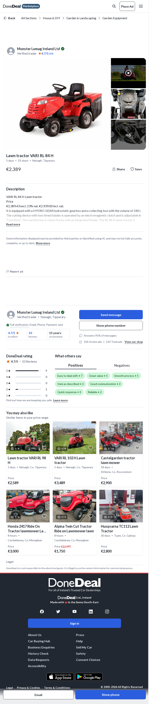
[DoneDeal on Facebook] (42, 611)
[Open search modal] (114, 6)
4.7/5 (11, 333)
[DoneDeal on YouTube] (74, 611)
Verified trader (27, 53)
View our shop (134, 341)
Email (38, 695)
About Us (35, 635)
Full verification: (19, 324)
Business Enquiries (41, 647)
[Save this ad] (44, 448)
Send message (111, 315)
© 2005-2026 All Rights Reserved (122, 686)
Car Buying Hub (39, 641)
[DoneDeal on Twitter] (58, 611)
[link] (28, 454)
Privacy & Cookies (28, 687)
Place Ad (127, 6)
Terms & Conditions (57, 687)
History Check (38, 653)
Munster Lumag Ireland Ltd (38, 49)
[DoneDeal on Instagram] (107, 611)
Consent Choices (88, 659)
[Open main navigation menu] (141, 6)
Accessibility (37, 666)
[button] (56, 104)
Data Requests (38, 659)
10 (30, 333)
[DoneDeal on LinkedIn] (90, 611)
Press (80, 635)
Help (79, 641)
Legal (9, 687)
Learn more (60, 400)
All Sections (29, 18)
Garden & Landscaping (81, 18)
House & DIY (51, 18)
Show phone (111, 694)
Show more (43, 243)
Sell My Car (84, 647)
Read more (13, 224)
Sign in (74, 623)
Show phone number (111, 325)
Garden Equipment (114, 18)
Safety (81, 653)
